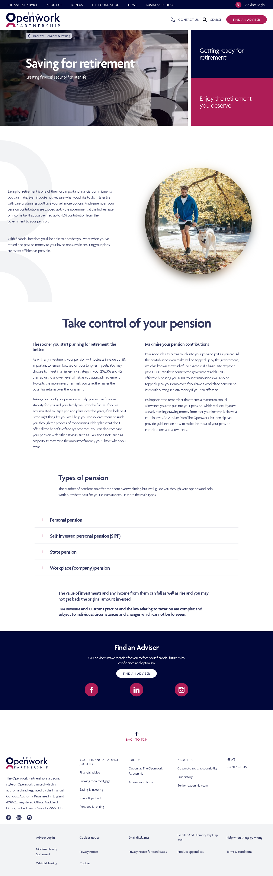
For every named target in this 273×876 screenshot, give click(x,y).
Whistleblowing (46, 863)
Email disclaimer (139, 837)
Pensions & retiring (92, 806)
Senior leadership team (192, 785)
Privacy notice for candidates (148, 852)
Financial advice (90, 772)
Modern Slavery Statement (46, 851)
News (231, 759)
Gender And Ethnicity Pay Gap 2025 (197, 837)
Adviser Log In (45, 837)
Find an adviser (246, 20)
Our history (184, 777)
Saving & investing (91, 789)
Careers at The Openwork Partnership (146, 770)
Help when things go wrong (244, 837)
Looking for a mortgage (95, 781)
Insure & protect (90, 798)
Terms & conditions (239, 852)
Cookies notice (90, 837)
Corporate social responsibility (197, 768)
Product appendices (190, 852)
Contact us (237, 767)
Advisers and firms (141, 782)
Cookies (85, 863)
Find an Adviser (136, 673)
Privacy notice (89, 852)
